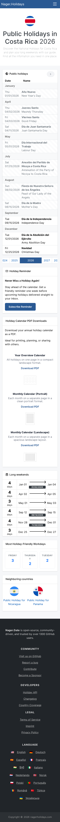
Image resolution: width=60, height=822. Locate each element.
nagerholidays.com (41, 816)
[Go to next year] (50, 74)
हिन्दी (22, 767)
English (21, 752)
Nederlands (22, 775)
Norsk (43, 775)
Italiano (38, 767)
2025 (14, 260)
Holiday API (30, 692)
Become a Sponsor (30, 675)
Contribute (30, 669)
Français (41, 759)
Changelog (30, 698)
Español (21, 759)
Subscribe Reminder (20, 306)
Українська (32, 798)
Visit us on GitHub (30, 656)
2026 (31, 260)
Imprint (30, 726)
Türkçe (41, 790)
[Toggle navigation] (54, 4)
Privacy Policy (30, 732)
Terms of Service (30, 719)
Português (39, 782)
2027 (47, 260)
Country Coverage (30, 705)
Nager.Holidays (12, 4)
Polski (20, 782)
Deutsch (40, 752)
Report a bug (30, 662)
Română (22, 790)
